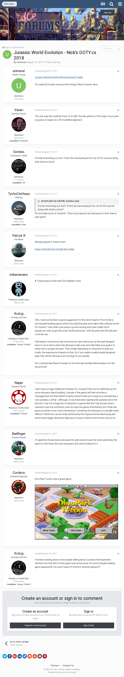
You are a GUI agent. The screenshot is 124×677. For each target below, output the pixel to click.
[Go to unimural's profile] (7, 54)
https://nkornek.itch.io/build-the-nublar (54, 249)
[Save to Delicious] (24, 656)
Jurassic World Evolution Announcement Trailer (59, 77)
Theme (54, 665)
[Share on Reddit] (29, 656)
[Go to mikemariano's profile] (18, 289)
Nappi (19, 383)
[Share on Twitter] (4, 656)
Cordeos (19, 473)
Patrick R (18, 236)
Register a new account (35, 625)
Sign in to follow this (14, 47)
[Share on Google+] (14, 656)
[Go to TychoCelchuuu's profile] (18, 208)
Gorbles (18, 152)
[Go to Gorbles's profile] (18, 166)
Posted (46, 71)
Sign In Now (88, 625)
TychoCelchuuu (19, 194)
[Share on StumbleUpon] (34, 656)
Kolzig (18, 314)
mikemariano (19, 275)
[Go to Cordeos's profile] (18, 487)
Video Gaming (53, 62)
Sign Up (107, 12)
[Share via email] (39, 656)
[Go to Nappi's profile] (18, 397)
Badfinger (19, 434)
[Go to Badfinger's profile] (18, 448)
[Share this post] (118, 71)
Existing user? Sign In (86, 12)
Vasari (18, 110)
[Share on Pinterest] (44, 656)
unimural (21, 62)
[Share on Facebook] (9, 656)
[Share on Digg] (19, 656)
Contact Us (68, 665)
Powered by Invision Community (62, 672)
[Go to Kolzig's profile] (18, 328)
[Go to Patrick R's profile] (18, 250)
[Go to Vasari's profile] (18, 124)
